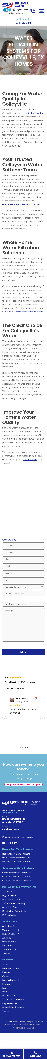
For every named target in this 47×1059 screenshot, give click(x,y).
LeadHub (30, 1028)
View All (6, 953)
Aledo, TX (6, 937)
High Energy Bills (10, 895)
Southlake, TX (9, 949)
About (5, 964)
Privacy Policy (8, 995)
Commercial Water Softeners (16, 872)
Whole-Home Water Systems (16, 857)
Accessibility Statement (13, 1007)
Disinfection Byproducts (14, 911)
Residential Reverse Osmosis (16, 861)
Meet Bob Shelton (11, 968)
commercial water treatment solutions (21, 204)
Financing (7, 984)
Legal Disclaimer (10, 1003)
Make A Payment (10, 980)
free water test (30, 459)
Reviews (23, 748)
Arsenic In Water (10, 907)
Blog (4, 991)
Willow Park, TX (9, 941)
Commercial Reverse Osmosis (16, 880)
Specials (6, 1011)
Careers (6, 976)
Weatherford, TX (10, 930)
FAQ (4, 987)
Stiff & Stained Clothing (13, 903)
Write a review (15, 688)
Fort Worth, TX (9, 945)
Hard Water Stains (11, 899)
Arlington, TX (8, 926)
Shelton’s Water (35, 113)
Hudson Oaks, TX (10, 933)
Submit (23, 651)
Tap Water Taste (10, 891)
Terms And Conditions (13, 999)
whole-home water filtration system (26, 311)
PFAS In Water (9, 915)
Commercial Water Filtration (16, 876)
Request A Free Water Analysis (23, 784)
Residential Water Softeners (16, 853)
